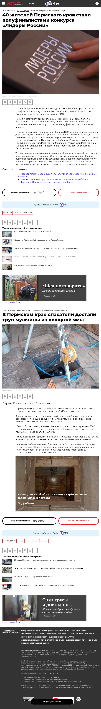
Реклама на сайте (62, 631)
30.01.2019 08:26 (8, 11)
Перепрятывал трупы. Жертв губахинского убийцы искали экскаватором (44, 585)
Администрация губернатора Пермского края (21, 96)
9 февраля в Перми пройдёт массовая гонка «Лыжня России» (39, 240)
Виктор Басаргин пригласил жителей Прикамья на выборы (54, 179)
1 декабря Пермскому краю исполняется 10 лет (47, 182)
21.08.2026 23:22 (8, 310)
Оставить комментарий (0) (79, 192)
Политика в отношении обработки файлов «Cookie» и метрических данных (51, 682)
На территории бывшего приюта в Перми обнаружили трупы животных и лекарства (48, 568)
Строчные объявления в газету (34, 637)
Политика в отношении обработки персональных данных (44, 679)
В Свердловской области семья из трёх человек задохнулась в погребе (52, 496)
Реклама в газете (79, 631)
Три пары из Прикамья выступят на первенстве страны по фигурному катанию (46, 248)
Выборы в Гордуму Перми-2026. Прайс (81, 640)
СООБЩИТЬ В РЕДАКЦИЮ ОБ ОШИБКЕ (35, 643)
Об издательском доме (30, 631)
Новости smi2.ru (11, 302)
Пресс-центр (47, 631)
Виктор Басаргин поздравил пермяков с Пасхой (34, 265)
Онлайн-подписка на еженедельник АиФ (57, 634)
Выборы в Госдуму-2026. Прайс (61, 637)
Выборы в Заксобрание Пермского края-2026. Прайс (42, 640)
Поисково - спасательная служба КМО (18, 390)
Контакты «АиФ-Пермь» (85, 634)
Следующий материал (52, 702)
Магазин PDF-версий (29, 634)
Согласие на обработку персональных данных (40, 677)
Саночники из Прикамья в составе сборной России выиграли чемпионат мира (46, 257)
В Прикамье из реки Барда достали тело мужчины (34, 577)
